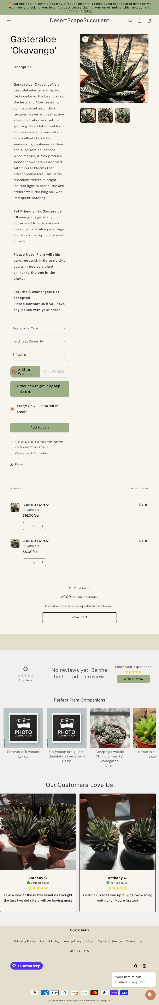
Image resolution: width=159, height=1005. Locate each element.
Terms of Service (110, 941)
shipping (77, 606)
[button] (8, 20)
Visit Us (74, 951)
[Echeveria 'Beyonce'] (23, 728)
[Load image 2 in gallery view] (105, 115)
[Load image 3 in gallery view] (122, 115)
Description (22, 67)
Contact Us (134, 941)
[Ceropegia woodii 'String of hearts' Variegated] (110, 728)
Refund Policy (50, 941)
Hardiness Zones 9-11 (29, 341)
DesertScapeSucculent (72, 1000)
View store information (31, 453)
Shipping (19, 354)
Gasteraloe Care (25, 328)
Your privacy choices (79, 941)
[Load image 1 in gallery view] (88, 115)
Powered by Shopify (98, 1000)
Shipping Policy (25, 941)
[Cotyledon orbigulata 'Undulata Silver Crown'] (66, 728)
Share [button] (18, 464)
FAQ (87, 951)
